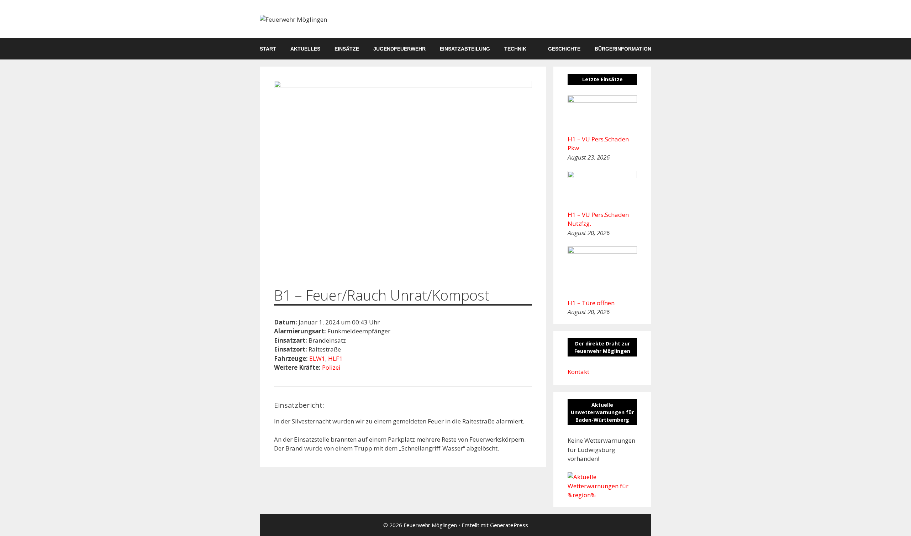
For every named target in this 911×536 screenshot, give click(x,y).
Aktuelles (305, 49)
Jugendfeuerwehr (399, 49)
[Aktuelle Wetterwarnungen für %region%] (602, 495)
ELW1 (317, 358)
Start (268, 49)
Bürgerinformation (623, 49)
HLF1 (335, 358)
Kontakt (578, 372)
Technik (515, 49)
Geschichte (564, 49)
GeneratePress (509, 525)
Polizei (331, 367)
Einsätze (347, 49)
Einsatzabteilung (465, 49)
